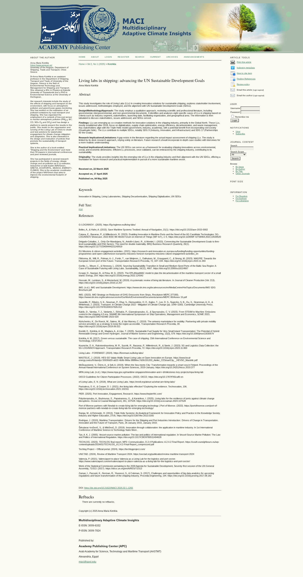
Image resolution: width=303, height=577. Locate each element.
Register (123, 57)
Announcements (194, 57)
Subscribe (240, 134)
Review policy (243, 84)
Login (108, 57)
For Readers (241, 196)
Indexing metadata (246, 68)
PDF (81, 209)
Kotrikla (112, 64)
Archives (172, 57)
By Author (240, 169)
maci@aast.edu (87, 561)
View (238, 131)
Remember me (242, 117)
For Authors (241, 198)
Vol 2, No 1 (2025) (96, 64)
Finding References (246, 79)
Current (155, 57)
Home (82, 57)
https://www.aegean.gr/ (41, 65)
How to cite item (244, 73)
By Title (239, 171)
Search (139, 57)
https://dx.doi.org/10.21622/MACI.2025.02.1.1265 (108, 488)
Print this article (244, 62)
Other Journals (243, 173)
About (95, 57)
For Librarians (242, 201)
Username (235, 108)
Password (235, 112)
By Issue (240, 167)
